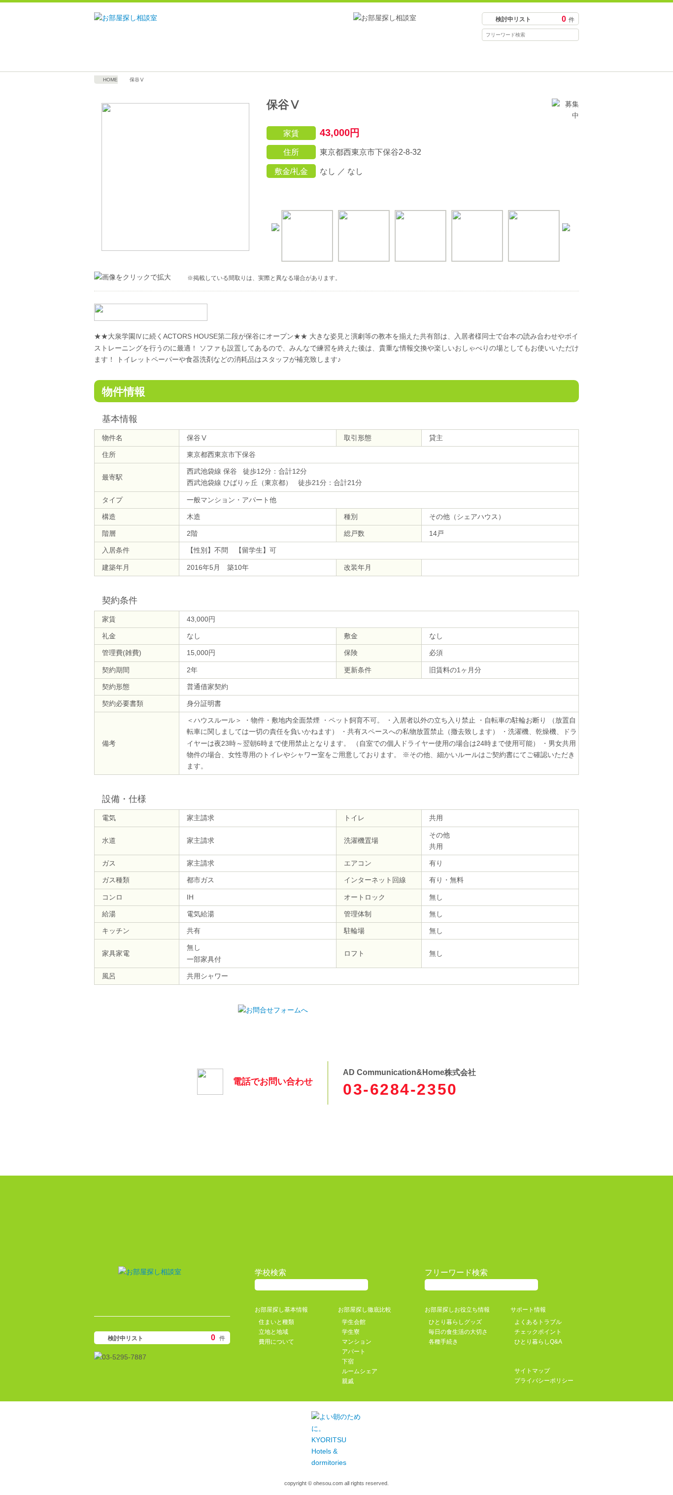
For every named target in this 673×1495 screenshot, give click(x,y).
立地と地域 (273, 1331)
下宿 (348, 1361)
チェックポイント (538, 1331)
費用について (276, 1341)
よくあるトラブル (538, 1322)
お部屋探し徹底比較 (275, 57)
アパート (354, 1351)
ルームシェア (359, 1371)
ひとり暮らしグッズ (455, 1322)
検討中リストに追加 (525, 191)
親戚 (348, 1381)
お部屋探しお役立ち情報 (397, 57)
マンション (356, 1341)
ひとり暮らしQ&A (538, 1341)
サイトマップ (532, 1370)
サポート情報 (518, 57)
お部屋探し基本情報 (154, 57)
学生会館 (354, 1322)
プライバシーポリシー (543, 1380)
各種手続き (443, 1341)
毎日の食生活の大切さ (458, 1331)
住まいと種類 (276, 1322)
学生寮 (351, 1331)
